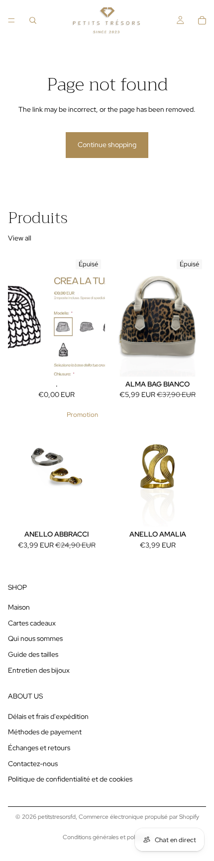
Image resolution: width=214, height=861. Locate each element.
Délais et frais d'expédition (48, 716)
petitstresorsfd (57, 817)
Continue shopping (107, 144)
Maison (19, 607)
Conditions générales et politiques (107, 837)
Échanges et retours (39, 747)
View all (19, 238)
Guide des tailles (33, 654)
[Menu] (11, 20)
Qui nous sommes (35, 638)
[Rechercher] (33, 20)
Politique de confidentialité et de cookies (70, 779)
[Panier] (202, 20)
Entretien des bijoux (39, 669)
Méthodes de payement (45, 731)
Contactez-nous (33, 763)
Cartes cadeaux (32, 623)
